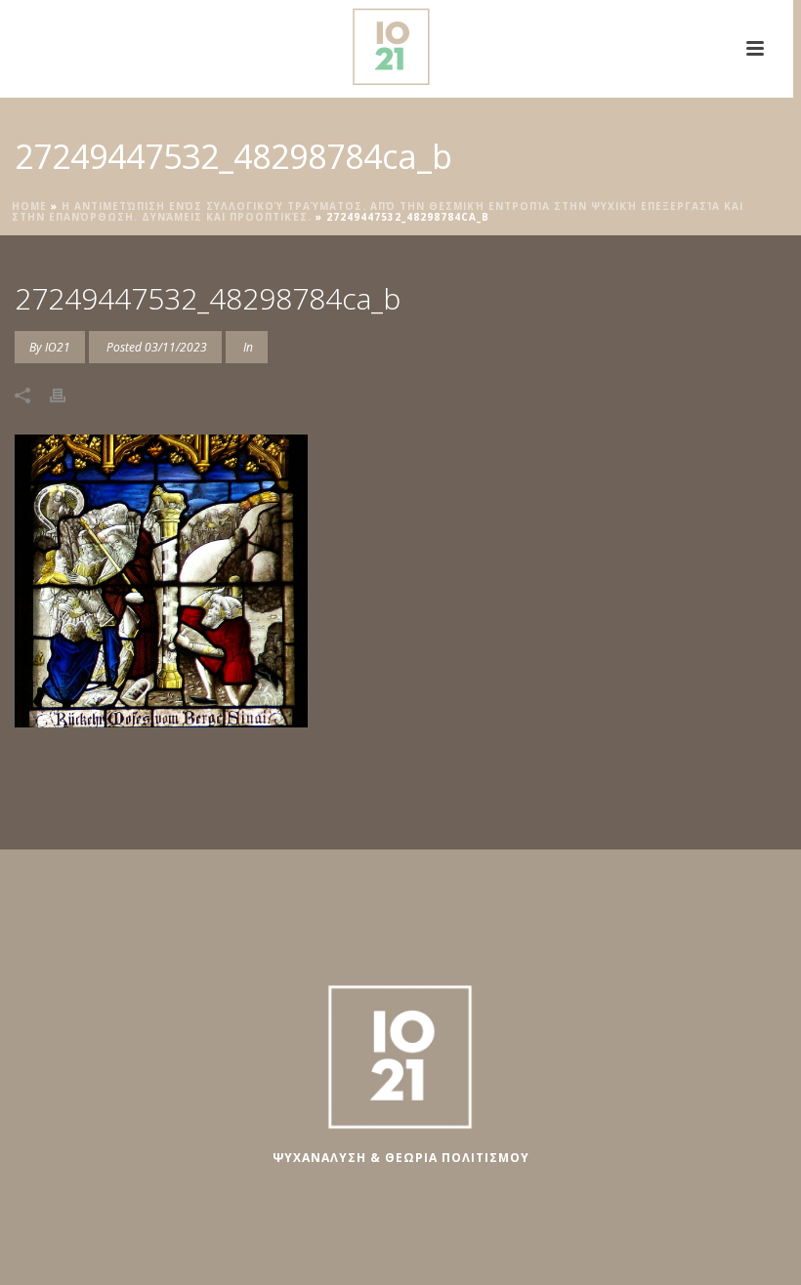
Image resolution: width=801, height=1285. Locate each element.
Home (29, 206)
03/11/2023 (176, 347)
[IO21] (397, 44)
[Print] (67, 394)
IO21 (57, 347)
